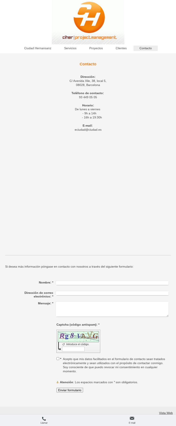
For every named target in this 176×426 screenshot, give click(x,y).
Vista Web (166, 413)
